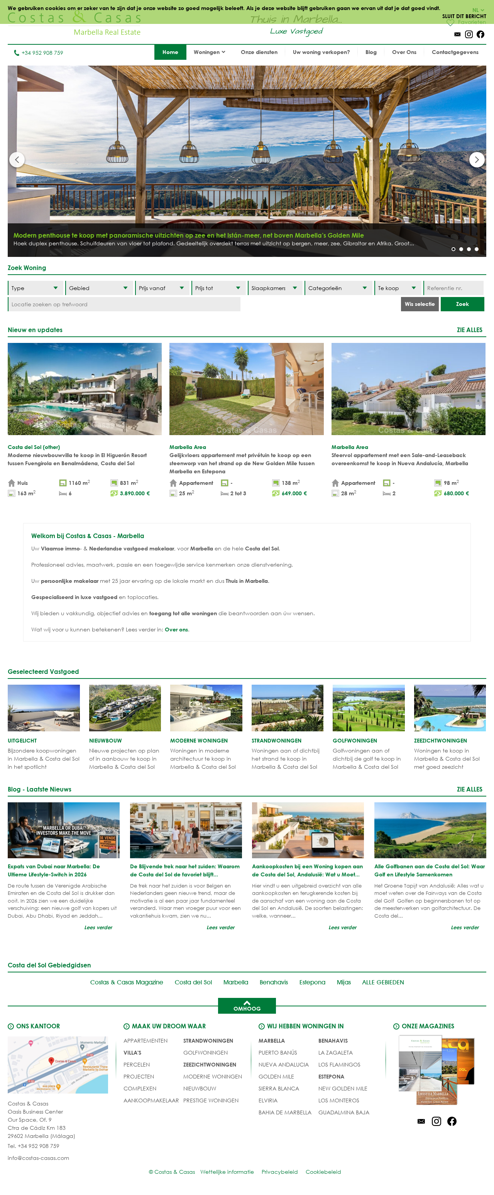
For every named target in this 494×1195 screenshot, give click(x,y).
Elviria (268, 1100)
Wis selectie (420, 303)
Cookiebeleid (323, 1171)
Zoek (462, 303)
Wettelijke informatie (227, 1171)
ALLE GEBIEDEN (383, 982)
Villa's (132, 1052)
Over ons (176, 629)
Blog (371, 52)
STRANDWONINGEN (208, 1040)
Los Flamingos (339, 1064)
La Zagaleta (335, 1052)
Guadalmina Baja (343, 1112)
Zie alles (469, 329)
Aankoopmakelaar (151, 1100)
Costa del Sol (193, 982)
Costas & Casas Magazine (126, 982)
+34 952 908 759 (42, 52)
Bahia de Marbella (285, 1112)
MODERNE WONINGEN (212, 1076)
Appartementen (145, 1040)
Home (170, 52)
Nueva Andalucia (284, 1064)
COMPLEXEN (140, 1088)
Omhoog (247, 1008)
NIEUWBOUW (199, 1088)
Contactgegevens (455, 52)
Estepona (312, 982)
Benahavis (274, 982)
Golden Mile (276, 1076)
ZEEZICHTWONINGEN (209, 1064)
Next (477, 159)
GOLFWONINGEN (205, 1052)
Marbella (235, 982)
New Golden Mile (342, 1088)
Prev (17, 159)
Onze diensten (259, 52)
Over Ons (404, 52)
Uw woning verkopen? (321, 52)
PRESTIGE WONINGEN (211, 1100)
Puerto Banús (278, 1052)
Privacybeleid (280, 1171)
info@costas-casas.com (38, 1157)
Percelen (137, 1064)
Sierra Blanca (279, 1088)
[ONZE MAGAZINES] (436, 1071)
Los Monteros (338, 1100)
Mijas (344, 982)
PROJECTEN (139, 1076)
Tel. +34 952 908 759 (33, 1145)
